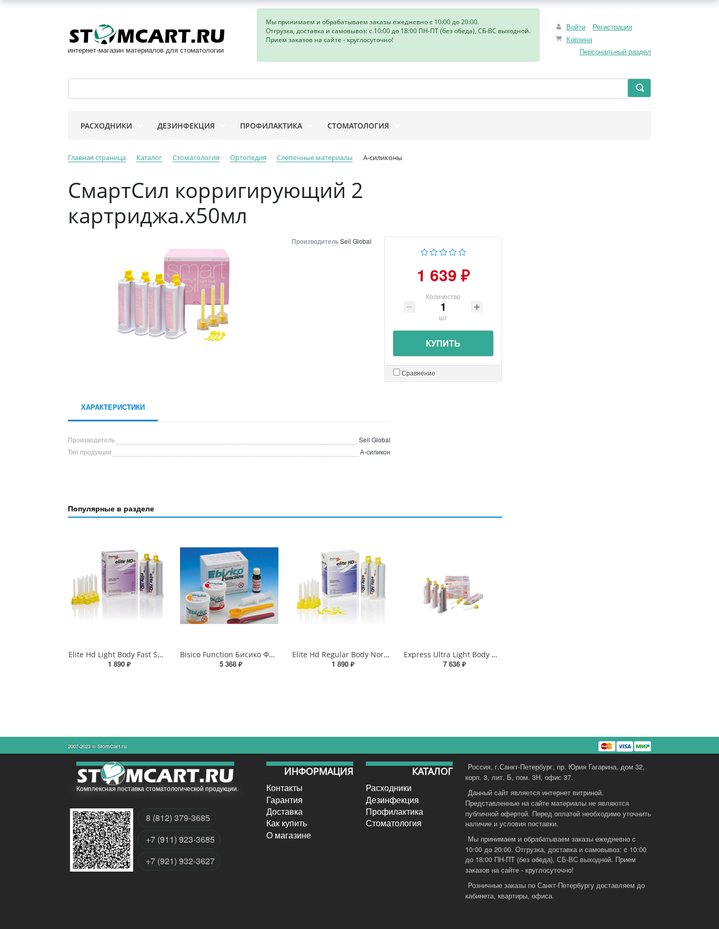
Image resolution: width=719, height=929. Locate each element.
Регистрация (612, 27)
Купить (443, 343)
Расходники (389, 788)
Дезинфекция (392, 799)
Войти (575, 27)
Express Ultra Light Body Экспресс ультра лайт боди (497, 654)
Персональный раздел (615, 51)
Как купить (286, 823)
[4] (453, 251)
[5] (462, 251)
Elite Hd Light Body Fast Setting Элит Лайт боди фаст (162, 654)
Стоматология (394, 823)
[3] (443, 251)
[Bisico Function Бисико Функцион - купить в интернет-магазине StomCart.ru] (229, 586)
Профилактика (394, 811)
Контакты (284, 788)
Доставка (284, 811)
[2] (434, 251)
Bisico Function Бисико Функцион (239, 654)
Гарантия (284, 799)
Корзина (579, 39)
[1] (424, 251)
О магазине (288, 835)
